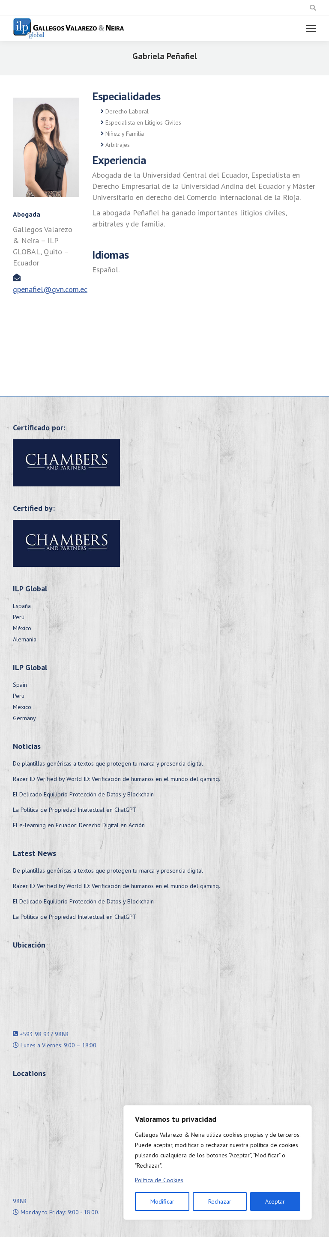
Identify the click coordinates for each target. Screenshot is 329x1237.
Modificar (162, 1201)
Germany (24, 718)
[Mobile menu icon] (311, 28)
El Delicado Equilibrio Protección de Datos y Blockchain (83, 794)
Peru (18, 696)
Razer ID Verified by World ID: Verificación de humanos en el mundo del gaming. (116, 779)
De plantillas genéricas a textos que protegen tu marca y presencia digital (108, 763)
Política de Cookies (159, 1180)
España (22, 606)
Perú (18, 617)
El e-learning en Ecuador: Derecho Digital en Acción (79, 825)
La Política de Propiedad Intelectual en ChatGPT (75, 810)
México (22, 628)
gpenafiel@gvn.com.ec (50, 289)
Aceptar (275, 1201)
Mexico (22, 707)
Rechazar (219, 1201)
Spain (20, 685)
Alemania (24, 639)
